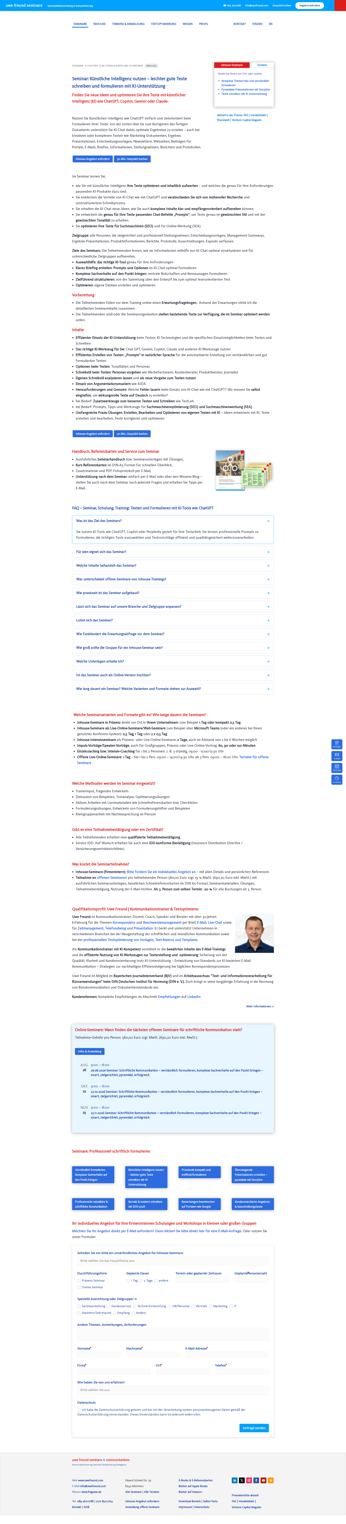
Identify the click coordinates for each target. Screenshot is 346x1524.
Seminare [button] (80, 24)
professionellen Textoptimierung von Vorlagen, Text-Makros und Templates (140, 940)
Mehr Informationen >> (260, 1006)
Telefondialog (116, 928)
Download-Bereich (190, 1501)
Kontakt (240, 24)
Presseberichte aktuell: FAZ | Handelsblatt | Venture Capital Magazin (246, 1501)
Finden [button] (257, 24)
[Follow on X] (242, 1480)
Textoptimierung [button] (163, 24)
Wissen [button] (188, 24)
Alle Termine (151, 1492)
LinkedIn (194, 996)
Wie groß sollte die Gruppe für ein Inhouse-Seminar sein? (119, 647)
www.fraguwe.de (91, 1492)
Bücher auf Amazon (190, 1492)
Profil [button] (203, 24)
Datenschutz (201, 1507)
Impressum (185, 1507)
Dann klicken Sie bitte (171, 1231)
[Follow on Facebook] (256, 1480)
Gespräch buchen (281, 5)
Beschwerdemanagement (162, 922)
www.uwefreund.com (90, 1480)
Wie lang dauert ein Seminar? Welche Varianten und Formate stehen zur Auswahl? (138, 688)
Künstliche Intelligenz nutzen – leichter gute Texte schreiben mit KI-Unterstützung (146, 1177)
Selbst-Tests (210, 1501)
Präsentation (143, 928)
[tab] (232, 65)
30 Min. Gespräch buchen (132, 159)
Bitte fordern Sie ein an (161, 872)
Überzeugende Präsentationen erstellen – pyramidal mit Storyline (251, 1174)
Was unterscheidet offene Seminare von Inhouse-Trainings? (121, 579)
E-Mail (201, 922)
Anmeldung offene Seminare (142, 1507)
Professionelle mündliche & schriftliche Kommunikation (91, 1204)
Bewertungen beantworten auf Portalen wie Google (198, 1204)
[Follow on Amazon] (271, 1480)
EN (270, 24)
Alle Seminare (133, 1492)
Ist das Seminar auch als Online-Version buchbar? (113, 675)
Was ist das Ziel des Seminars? (99, 521)
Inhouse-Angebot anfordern (93, 159)
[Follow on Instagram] (249, 1480)
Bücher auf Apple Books (193, 1486)
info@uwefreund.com (256, 5)
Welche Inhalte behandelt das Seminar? (106, 565)
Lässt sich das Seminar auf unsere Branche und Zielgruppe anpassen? (128, 606)
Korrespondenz (124, 922)
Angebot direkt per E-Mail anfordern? (125, 1231)
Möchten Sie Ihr (84, 1231)
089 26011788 (85, 1501)
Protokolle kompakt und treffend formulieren (196, 1172)
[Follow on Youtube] (263, 1480)
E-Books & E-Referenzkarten (196, 1480)
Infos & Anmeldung (89, 1051)
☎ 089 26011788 (232, 5)
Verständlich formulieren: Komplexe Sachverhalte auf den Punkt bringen (91, 1174)
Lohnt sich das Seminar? (94, 620)
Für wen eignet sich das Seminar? (101, 552)
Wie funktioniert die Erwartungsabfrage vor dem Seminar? (120, 634)
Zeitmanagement (90, 928)
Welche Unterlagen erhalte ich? (100, 661)
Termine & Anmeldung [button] (128, 24)
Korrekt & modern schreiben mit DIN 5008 (145, 1204)
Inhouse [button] (99, 24)
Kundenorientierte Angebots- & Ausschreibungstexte (252, 1204)
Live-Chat (215, 922)
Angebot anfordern (309, 5)
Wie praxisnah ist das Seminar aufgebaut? (107, 593)
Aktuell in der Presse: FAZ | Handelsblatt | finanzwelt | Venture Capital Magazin (242, 117)
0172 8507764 (104, 1501)
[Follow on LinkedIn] (235, 1480)
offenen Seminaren (111, 877)
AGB (86, 1507)
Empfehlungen (169, 996)
